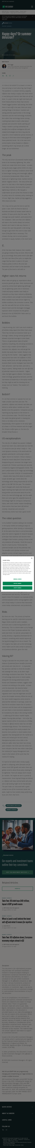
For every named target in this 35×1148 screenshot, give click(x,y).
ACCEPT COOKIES (17, 587)
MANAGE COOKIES (18, 579)
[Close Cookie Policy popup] (32, 558)
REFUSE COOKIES (17, 583)
